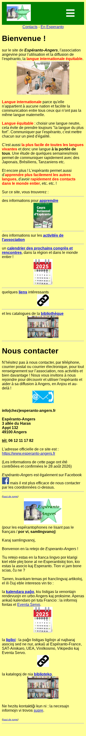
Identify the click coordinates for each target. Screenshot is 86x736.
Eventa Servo (28, 605)
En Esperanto (52, 27)
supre (38, 710)
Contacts (30, 27)
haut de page (10, 496)
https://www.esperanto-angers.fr (28, 453)
